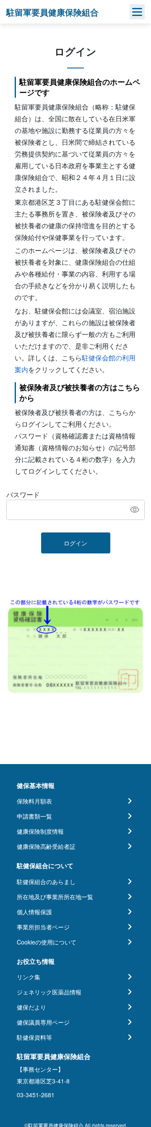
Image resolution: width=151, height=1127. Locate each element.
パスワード (23, 494)
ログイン (75, 543)
